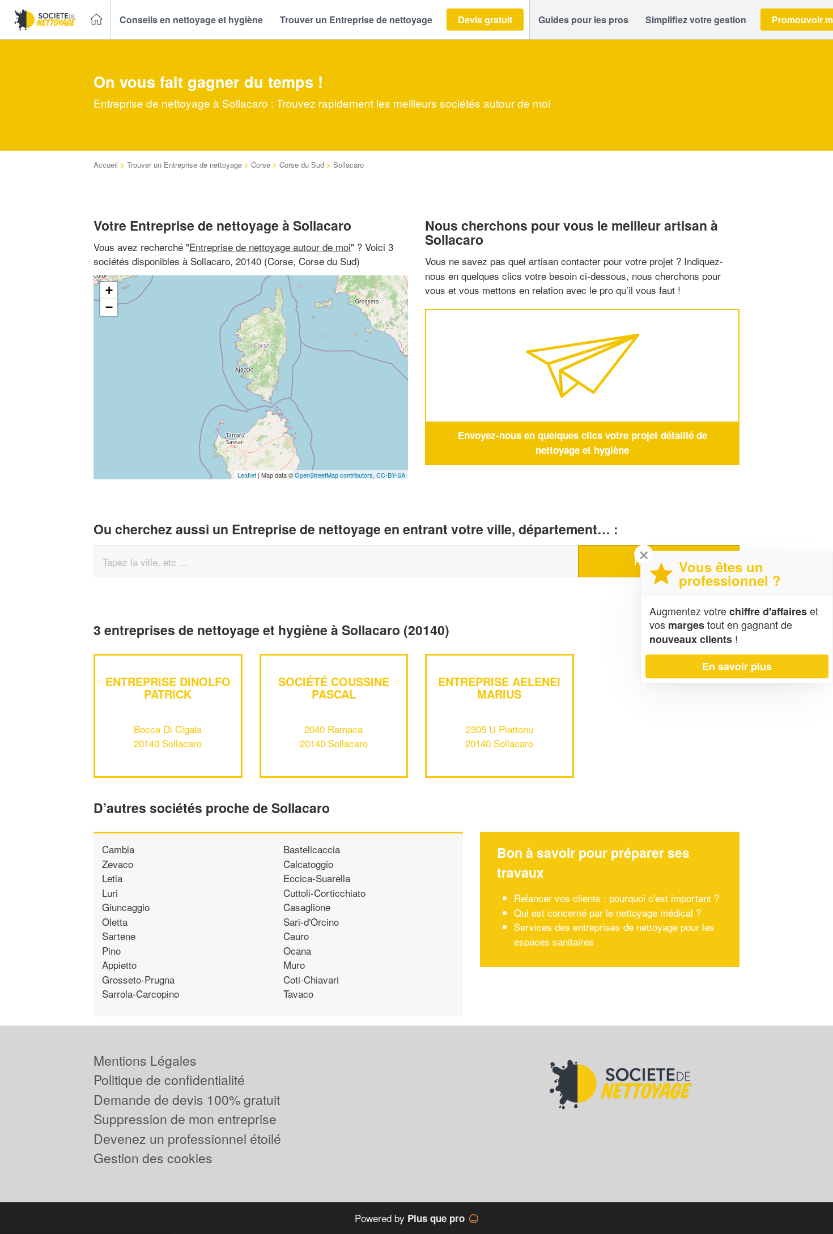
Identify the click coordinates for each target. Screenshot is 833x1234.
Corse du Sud (301, 164)
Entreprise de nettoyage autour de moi (270, 247)
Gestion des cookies (153, 1157)
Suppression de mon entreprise (185, 1118)
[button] (191, 19)
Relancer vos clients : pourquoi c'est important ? (616, 898)
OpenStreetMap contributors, (335, 474)
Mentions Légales (145, 1060)
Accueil (106, 164)
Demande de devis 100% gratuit (187, 1099)
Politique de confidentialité (169, 1079)
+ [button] (109, 290)
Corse (260, 164)
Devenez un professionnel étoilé (187, 1138)
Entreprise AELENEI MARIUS (499, 687)
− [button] (109, 307)
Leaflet (246, 474)
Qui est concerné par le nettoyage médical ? (607, 912)
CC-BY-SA (390, 474)
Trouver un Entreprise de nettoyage (184, 164)
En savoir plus (737, 666)
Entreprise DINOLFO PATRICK (168, 687)
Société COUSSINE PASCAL (333, 687)
